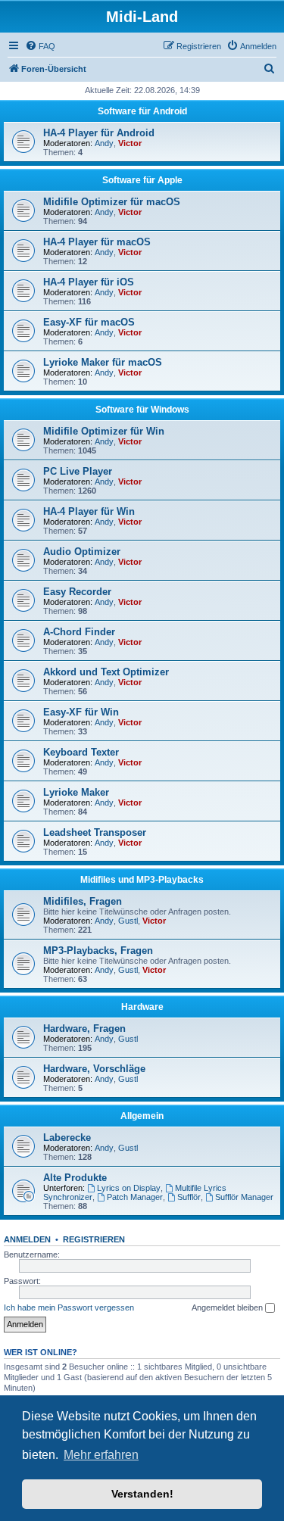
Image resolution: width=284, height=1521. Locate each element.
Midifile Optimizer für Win (103, 431)
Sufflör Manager (244, 1197)
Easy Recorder (77, 591)
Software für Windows (142, 409)
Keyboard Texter (81, 752)
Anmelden (27, 1239)
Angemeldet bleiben (228, 1307)
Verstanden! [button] (142, 1494)
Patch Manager (135, 1197)
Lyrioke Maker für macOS (102, 362)
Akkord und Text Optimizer (106, 672)
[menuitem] (40, 46)
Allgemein (142, 1116)
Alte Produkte (75, 1177)
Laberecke (67, 1137)
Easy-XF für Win (81, 712)
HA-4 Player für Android (98, 133)
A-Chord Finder (79, 631)
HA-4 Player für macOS (97, 242)
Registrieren (94, 1239)
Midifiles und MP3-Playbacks (142, 879)
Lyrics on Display (129, 1187)
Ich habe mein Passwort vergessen (69, 1307)
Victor (130, 143)
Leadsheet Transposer (94, 832)
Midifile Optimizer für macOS (111, 201)
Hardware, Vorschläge (94, 1068)
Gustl (128, 920)
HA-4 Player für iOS (88, 282)
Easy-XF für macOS (89, 322)
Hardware (142, 1007)
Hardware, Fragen (84, 1028)
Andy (104, 143)
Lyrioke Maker (76, 792)
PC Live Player (77, 471)
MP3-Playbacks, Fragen (98, 950)
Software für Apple (142, 180)
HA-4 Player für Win (89, 511)
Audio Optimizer (81, 551)
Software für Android (142, 111)
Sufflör (189, 1197)
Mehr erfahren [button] (101, 1454)
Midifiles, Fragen (82, 901)
